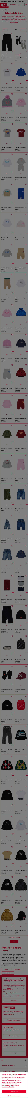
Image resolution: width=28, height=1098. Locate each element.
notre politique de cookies (8, 1086)
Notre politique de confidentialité (10, 1085)
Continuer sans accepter (14, 1095)
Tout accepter (14, 1091)
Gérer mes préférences (7, 1083)
